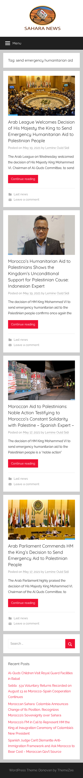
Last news (21, 194)
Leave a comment (26, 199)
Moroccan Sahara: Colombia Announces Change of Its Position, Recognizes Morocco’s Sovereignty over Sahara (38, 709)
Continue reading (23, 179)
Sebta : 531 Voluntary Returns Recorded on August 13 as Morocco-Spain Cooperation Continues (40, 691)
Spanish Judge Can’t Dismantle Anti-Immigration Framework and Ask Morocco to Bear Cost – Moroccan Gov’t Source (41, 746)
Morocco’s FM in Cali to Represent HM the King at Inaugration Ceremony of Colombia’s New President (40, 727)
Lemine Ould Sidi (57, 148)
